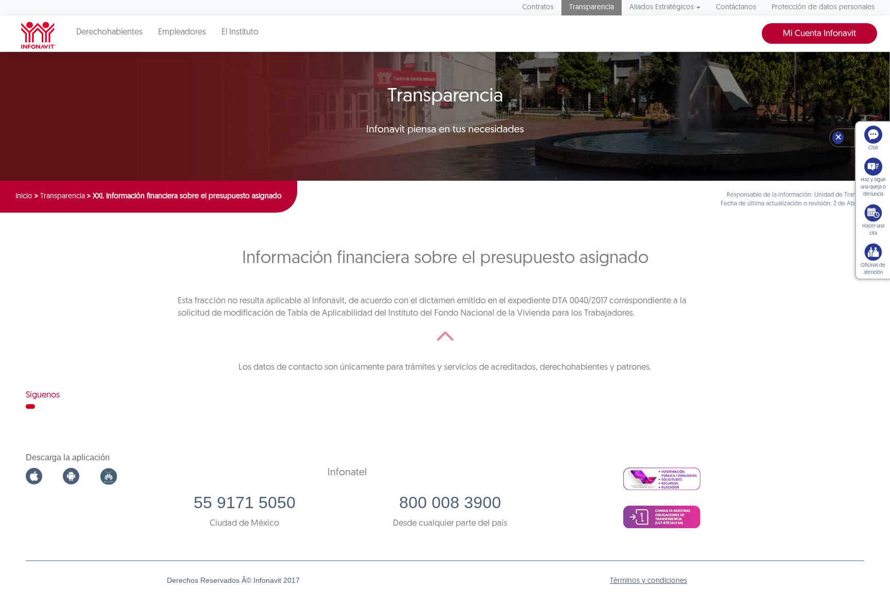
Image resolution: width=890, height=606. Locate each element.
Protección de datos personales (823, 7)
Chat (873, 148)
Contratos (538, 7)
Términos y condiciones (648, 581)
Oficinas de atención (873, 269)
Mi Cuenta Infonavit (819, 33)
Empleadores (182, 32)
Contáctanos (736, 7)
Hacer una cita (873, 230)
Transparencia (591, 7)
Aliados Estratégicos (661, 7)
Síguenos (43, 395)
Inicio (23, 196)
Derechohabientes (109, 32)
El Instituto (240, 32)
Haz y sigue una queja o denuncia (873, 187)
